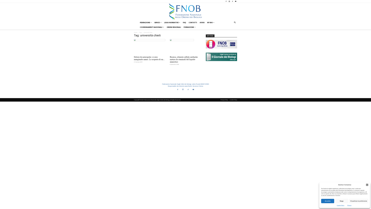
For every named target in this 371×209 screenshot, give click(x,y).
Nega (341, 201)
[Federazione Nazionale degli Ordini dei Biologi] (185, 11)
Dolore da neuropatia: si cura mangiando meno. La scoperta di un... (149, 58)
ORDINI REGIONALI (174, 27)
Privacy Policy (224, 100)
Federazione (145, 22)
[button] (367, 185)
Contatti (193, 22)
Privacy (349, 205)
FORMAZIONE (189, 27)
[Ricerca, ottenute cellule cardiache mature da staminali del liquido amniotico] (185, 47)
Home (135, 32)
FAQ (184, 22)
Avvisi (202, 22)
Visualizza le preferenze (358, 201)
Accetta (328, 201)
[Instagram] (229, 1)
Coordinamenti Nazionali (151, 27)
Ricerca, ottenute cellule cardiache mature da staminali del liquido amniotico (184, 59)
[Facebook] (226, 1)
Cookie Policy (340, 205)
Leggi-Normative (171, 22)
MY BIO (210, 22)
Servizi (157, 22)
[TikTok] (232, 1)
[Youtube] (235, 1)
